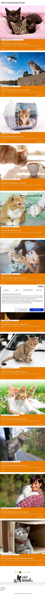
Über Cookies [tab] (39, 289)
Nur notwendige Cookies (22, 309)
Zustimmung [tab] (6, 289)
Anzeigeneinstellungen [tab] (28, 289)
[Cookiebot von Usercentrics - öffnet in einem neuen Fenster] (38, 286)
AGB (2, 590)
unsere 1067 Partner (9, 295)
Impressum (3, 587)
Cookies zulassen (36, 309)
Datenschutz (3, 589)
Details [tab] (16, 289)
